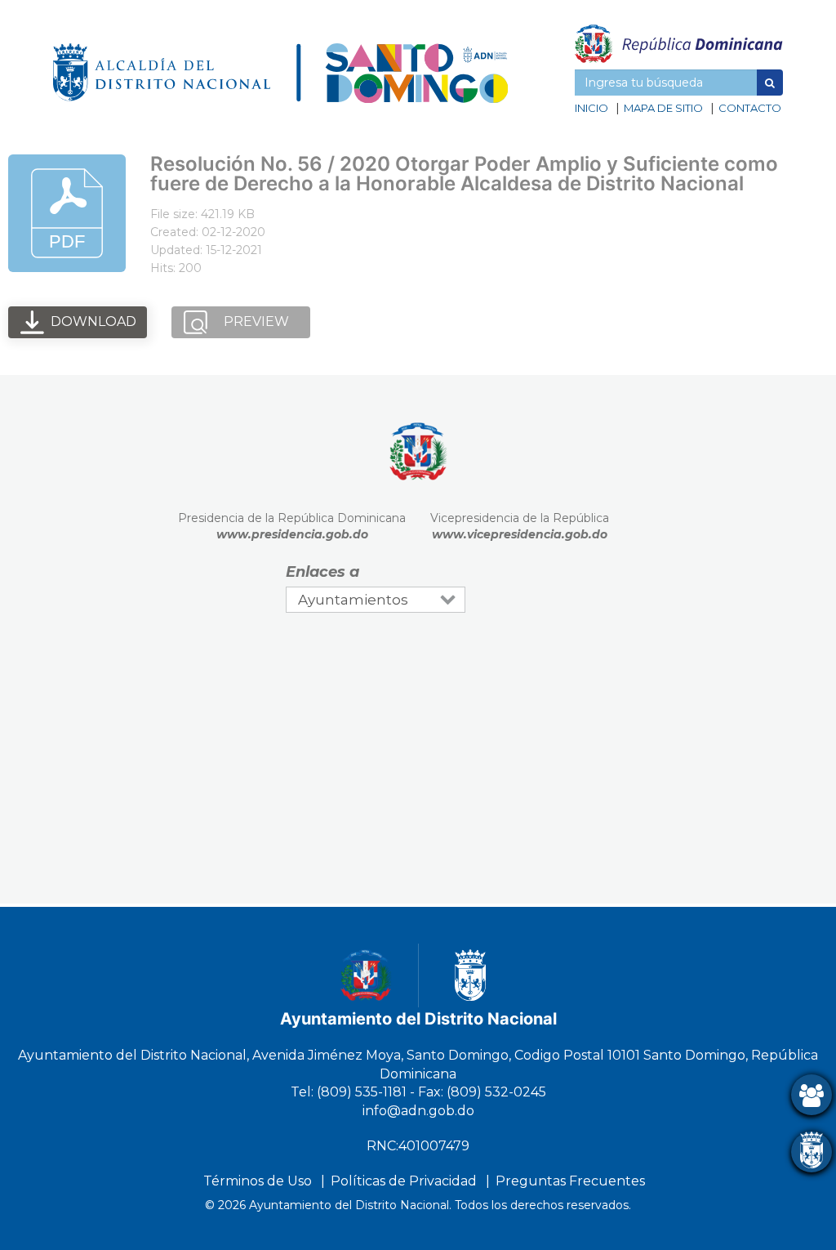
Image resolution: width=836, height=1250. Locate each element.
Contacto (749, 107)
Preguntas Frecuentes (570, 1181)
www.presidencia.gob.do (292, 534)
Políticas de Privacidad (404, 1181)
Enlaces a (322, 572)
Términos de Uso (257, 1181)
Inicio (591, 107)
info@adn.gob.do (418, 1110)
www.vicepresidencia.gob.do (519, 534)
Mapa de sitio (663, 107)
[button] (770, 82)
